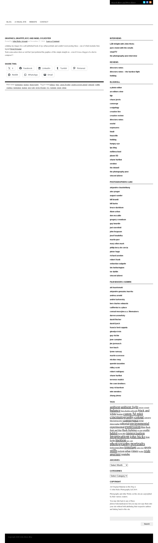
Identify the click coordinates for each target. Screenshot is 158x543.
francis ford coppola (118, 327)
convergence (131, 420)
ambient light (129, 407)
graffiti (97, 84)
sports (59, 87)
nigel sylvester (41, 87)
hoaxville (114, 136)
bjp (111, 96)
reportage (130, 447)
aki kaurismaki (116, 287)
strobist (113, 164)
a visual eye (20, 22)
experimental (117, 427)
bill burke (114, 204)
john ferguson (116, 232)
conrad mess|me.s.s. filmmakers (124, 311)
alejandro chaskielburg (120, 187)
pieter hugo (115, 252)
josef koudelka (116, 236)
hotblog (113, 76)
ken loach (114, 347)
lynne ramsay (116, 352)
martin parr (115, 240)
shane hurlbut (116, 160)
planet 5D (114, 156)
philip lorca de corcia (119, 248)
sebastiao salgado (118, 264)
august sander (116, 196)
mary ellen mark (117, 244)
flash (148, 427)
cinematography (122, 416)
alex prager (115, 191)
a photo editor (116, 88)
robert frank (115, 260)
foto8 (112, 132)
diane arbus (115, 212)
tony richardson (117, 388)
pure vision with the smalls (121, 48)
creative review (116, 116)
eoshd (112, 124)
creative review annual (79, 84)
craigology (114, 108)
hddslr (114, 433)
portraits (53, 87)
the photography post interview (123, 56)
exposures (114, 128)
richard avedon (116, 256)
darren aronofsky (117, 315)
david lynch (115, 323)
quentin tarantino (117, 364)
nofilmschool (115, 152)
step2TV (113, 52)
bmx (57, 84)
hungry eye (115, 144)
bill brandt (114, 200)
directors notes (116, 68)
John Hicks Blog (54, 9)
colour (139, 416)
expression (133, 426)
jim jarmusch (115, 343)
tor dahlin (114, 272)
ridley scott (115, 368)
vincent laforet (116, 176)
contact (44, 22)
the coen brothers (117, 384)
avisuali (146, 407)
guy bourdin (115, 224)
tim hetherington (117, 268)
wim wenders (115, 392)
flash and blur (116, 430)
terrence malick (117, 380)
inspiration (19, 84)
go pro (140, 430)
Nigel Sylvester (15, 49)
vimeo (134, 451)
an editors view (116, 92)
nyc (48, 87)
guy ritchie (114, 335)
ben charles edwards (119, 303)
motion (26, 84)
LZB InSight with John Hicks (122, 44)
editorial (91, 84)
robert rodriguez (117, 372)
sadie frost (140, 448)
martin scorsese (117, 356)
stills (113, 450)
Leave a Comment (52, 41)
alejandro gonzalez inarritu (121, 291)
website (33, 22)
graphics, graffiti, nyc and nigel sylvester (28, 38)
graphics (9, 87)
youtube (125, 454)
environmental (139, 423)
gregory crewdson (118, 220)
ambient (115, 407)
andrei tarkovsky (117, 299)
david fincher (115, 319)
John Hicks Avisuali (20, 41)
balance (52, 84)
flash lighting (129, 430)
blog (9, 22)
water (141, 451)
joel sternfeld (115, 228)
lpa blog (113, 148)
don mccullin (115, 216)
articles (141, 407)
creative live (115, 112)
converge (114, 104)
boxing (120, 414)
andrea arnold (116, 295)
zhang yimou (115, 396)
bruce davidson (116, 208)
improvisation (135, 433)
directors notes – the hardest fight (125, 72)
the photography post (119, 172)
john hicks (137, 436)
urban (64, 87)
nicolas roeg (115, 360)
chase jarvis (115, 100)
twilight (121, 451)
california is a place (118, 307)
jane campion (116, 339)
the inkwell (114, 168)
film (143, 427)
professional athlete (117, 447)
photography (34, 84)
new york (31, 87)
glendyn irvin (115, 331)
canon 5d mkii (65, 84)
